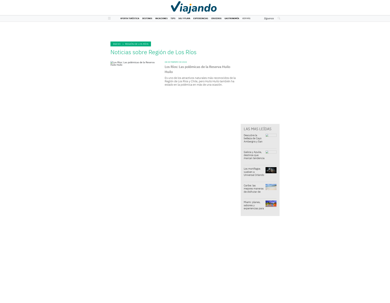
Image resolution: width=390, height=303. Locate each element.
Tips (173, 18)
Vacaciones (161, 18)
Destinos (147, 18)
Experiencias (200, 18)
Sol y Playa (184, 18)
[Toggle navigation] (108, 18)
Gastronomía (232, 18)
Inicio (117, 43)
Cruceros (216, 18)
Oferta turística (129, 18)
